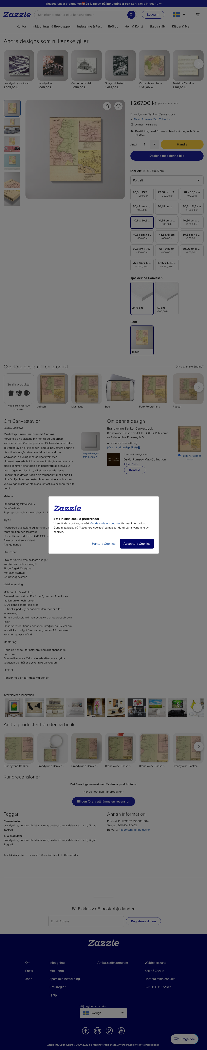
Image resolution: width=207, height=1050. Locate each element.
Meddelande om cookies (105, 523)
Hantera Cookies (103, 544)
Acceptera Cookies (137, 544)
